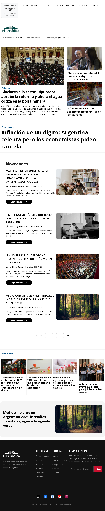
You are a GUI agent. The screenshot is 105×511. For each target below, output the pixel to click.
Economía (40, 464)
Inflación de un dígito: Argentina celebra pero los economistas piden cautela (48, 139)
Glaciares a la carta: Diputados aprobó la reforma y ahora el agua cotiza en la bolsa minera (31, 96)
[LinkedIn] (52, 496)
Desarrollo (40, 472)
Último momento (43, 456)
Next (67, 335)
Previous (40, 335)
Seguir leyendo (18, 202)
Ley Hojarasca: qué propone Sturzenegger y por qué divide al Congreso (29, 259)
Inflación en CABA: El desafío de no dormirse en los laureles (84, 111)
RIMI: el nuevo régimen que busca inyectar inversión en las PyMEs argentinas (29, 218)
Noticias (39, 476)
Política (39, 460)
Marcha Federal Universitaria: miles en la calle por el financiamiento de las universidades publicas (27, 176)
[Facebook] (45, 496)
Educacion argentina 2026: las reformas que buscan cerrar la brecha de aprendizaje (39, 382)
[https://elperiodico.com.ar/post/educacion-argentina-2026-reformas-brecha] (39, 366)
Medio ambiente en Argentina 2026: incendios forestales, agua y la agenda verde (30, 299)
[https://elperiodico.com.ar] (52, 28)
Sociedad (39, 468)
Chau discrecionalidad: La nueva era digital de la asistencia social (84, 76)
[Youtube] (59, 496)
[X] (38, 496)
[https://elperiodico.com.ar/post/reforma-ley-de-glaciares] (32, 66)
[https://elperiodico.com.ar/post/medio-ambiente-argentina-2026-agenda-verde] (79, 419)
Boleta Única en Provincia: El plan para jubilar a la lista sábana (91, 388)
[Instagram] (66, 496)
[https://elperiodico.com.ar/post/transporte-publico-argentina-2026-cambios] (13, 366)
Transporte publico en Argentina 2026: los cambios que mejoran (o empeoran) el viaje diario (12, 384)
